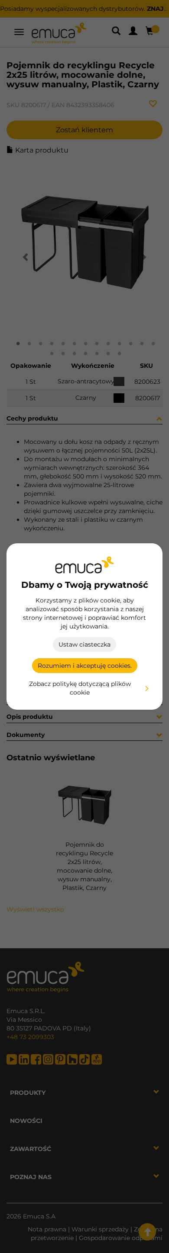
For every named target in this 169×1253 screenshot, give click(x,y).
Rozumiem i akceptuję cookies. (85, 666)
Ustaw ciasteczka (84, 644)
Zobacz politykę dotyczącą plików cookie (80, 688)
